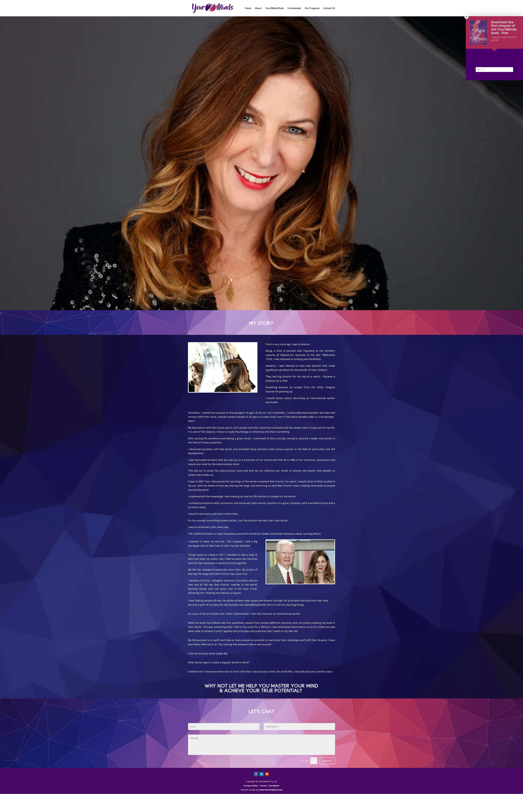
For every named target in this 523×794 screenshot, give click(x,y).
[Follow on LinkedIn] (261, 774)
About (258, 8)
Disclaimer (274, 785)
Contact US (329, 8)
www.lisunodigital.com (270, 789)
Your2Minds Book (274, 8)
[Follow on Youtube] (267, 774)
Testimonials (294, 8)
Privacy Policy (251, 785)
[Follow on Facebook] (256, 774)
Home (248, 8)
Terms (263, 785)
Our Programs (312, 8)
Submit (327, 761)
